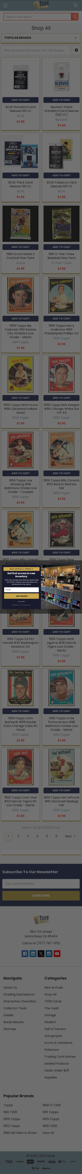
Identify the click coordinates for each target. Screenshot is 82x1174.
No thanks (21, 601)
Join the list (21, 596)
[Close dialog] (77, 567)
